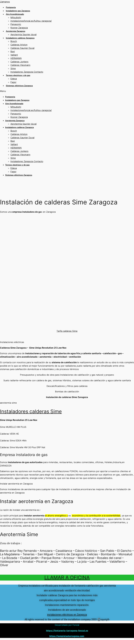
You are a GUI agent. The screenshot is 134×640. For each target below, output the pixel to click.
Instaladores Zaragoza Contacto (26, 72)
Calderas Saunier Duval (22, 48)
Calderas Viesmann (20, 65)
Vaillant (14, 55)
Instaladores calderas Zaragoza (20, 38)
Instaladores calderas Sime (31, 411)
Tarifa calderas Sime (67, 331)
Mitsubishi (15, 17)
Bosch (13, 41)
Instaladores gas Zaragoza (18, 11)
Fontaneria (11, 7)
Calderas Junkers (19, 61)
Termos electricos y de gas (18, 75)
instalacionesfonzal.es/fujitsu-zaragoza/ (31, 21)
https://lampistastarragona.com (66, 636)
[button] (67, 91)
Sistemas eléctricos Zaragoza (19, 86)
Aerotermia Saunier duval (23, 34)
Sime (13, 68)
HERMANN (16, 58)
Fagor (13, 82)
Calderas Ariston (18, 44)
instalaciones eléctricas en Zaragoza (67, 614)
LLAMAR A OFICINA (67, 577)
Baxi (12, 51)
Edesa (13, 78)
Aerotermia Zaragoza (15, 31)
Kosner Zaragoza (19, 27)
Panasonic (15, 24)
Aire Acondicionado (15, 14)
